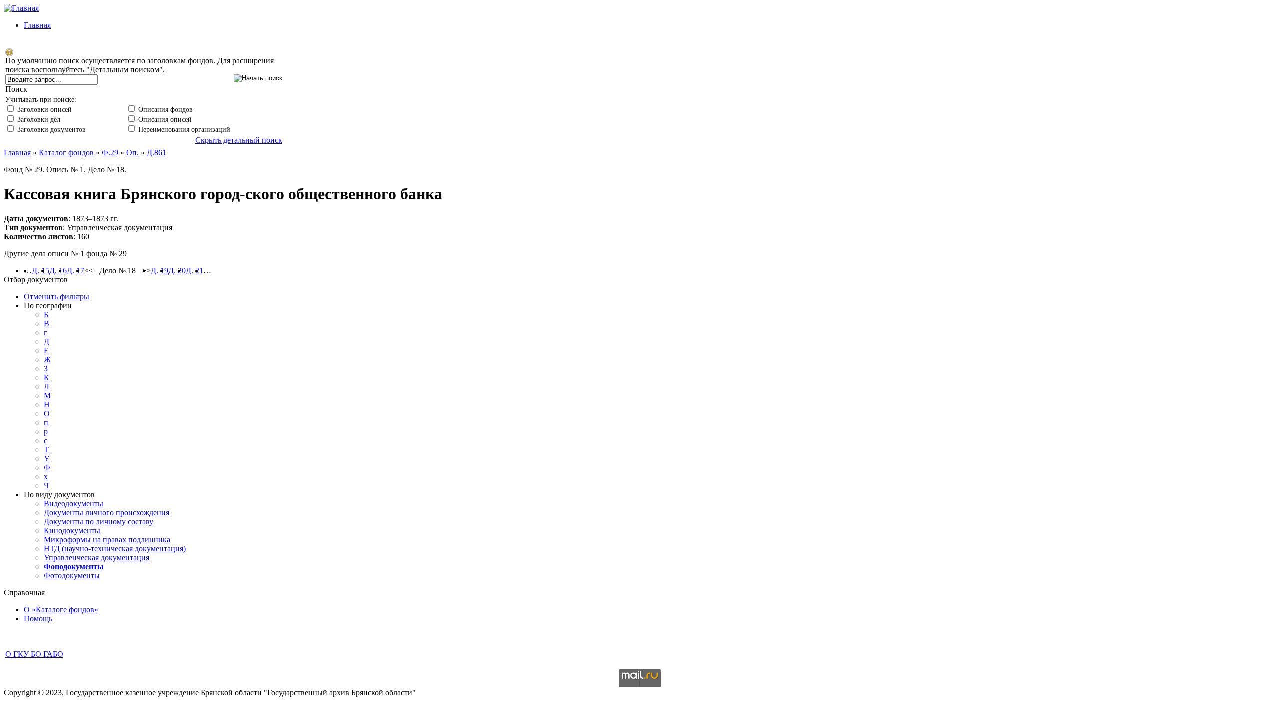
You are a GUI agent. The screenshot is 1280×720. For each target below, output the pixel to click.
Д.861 (156, 152)
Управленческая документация (97, 558)
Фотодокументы (72, 576)
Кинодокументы (72, 530)
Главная (37, 25)
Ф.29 (110, 152)
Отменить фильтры (57, 296)
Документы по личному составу (99, 522)
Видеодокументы (74, 504)
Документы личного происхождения (107, 512)
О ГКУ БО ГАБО (35, 654)
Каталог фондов (66, 152)
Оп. (132, 152)
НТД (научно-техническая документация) (115, 548)
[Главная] (21, 8)
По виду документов (59, 494)
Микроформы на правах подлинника (107, 540)
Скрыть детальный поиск (239, 140)
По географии (48, 306)
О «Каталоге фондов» (61, 610)
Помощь (38, 618)
